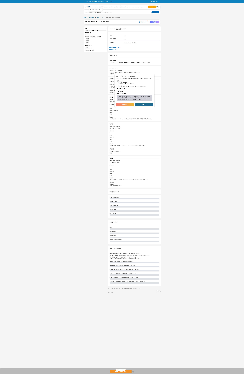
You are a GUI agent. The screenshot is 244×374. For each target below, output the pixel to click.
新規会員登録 (125, 104)
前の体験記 (110, 292)
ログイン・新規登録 (152, 6)
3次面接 (87, 43)
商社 (98, 17)
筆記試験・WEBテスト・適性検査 (93, 36)
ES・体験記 (91, 17)
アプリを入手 (156, 12)
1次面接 (87, 38)
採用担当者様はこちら (154, 1)
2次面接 (87, 41)
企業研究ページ (112, 49)
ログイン (144, 104)
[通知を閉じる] (100, 9)
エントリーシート (89, 34)
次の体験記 (158, 291)
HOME (85, 17)
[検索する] (158, 7)
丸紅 (102, 17)
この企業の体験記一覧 (114, 47)
